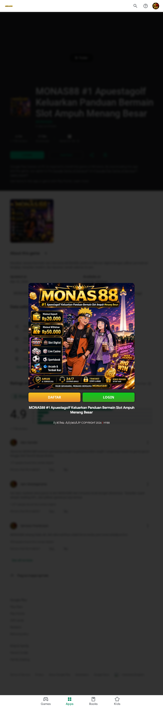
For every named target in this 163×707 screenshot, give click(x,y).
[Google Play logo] (8, 6)
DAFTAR (54, 397)
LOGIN (108, 397)
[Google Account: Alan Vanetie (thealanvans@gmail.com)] (156, 6)
